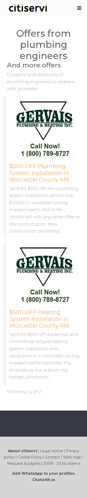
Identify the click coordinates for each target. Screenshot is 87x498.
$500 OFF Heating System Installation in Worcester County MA (39, 319)
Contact (52, 457)
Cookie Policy (30, 457)
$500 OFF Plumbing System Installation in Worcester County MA (39, 173)
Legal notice (51, 451)
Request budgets (23, 463)
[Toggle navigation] (79, 8)
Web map (72, 457)
